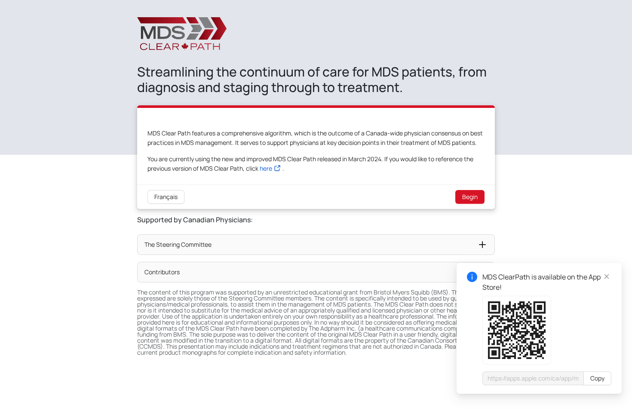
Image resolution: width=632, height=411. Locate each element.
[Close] (606, 276)
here (266, 168)
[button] (316, 245)
